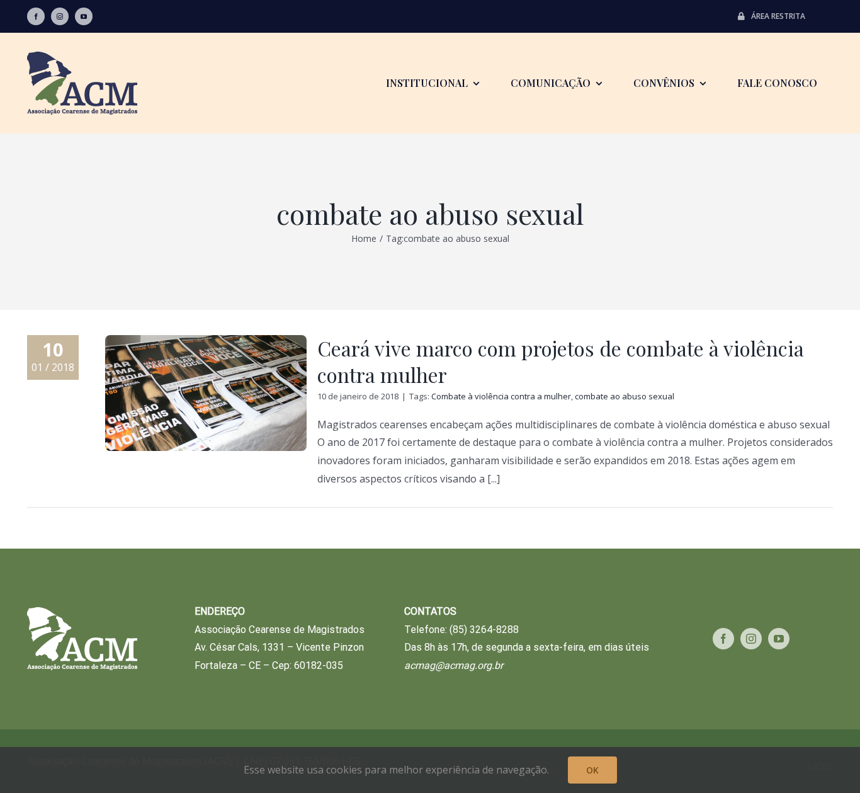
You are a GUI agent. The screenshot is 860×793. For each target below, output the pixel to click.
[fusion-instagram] (60, 16)
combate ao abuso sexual (624, 396)
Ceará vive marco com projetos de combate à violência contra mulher (560, 361)
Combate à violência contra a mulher (501, 396)
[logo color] (82, 57)
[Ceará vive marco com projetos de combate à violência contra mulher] (206, 393)
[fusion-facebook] (36, 16)
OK (592, 770)
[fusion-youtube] (84, 16)
